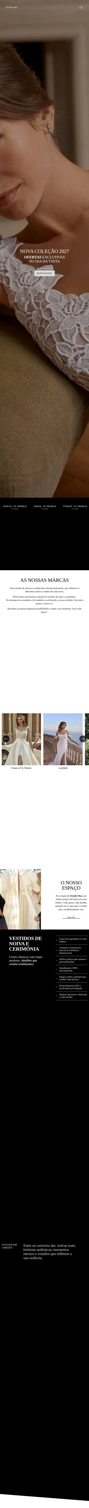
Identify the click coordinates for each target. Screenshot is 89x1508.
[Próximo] (82, 738)
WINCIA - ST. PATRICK (15, 506)
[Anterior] (6, 738)
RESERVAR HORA (44, 273)
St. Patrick (15, 509)
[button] (85, 499)
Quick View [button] (15, 502)
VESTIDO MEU (11, 7)
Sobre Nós (71, 917)
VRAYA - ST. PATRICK (45, 506)
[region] (44, 741)
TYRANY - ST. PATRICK (75, 506)
